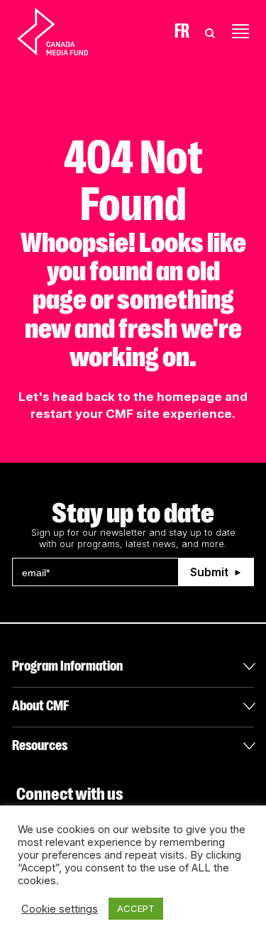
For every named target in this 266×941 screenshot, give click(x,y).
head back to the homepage (137, 397)
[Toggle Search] (210, 31)
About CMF (40, 706)
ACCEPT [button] (136, 908)
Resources (39, 745)
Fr (181, 31)
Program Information (67, 666)
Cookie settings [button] (59, 909)
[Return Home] (64, 31)
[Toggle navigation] (240, 31)
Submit (209, 572)
